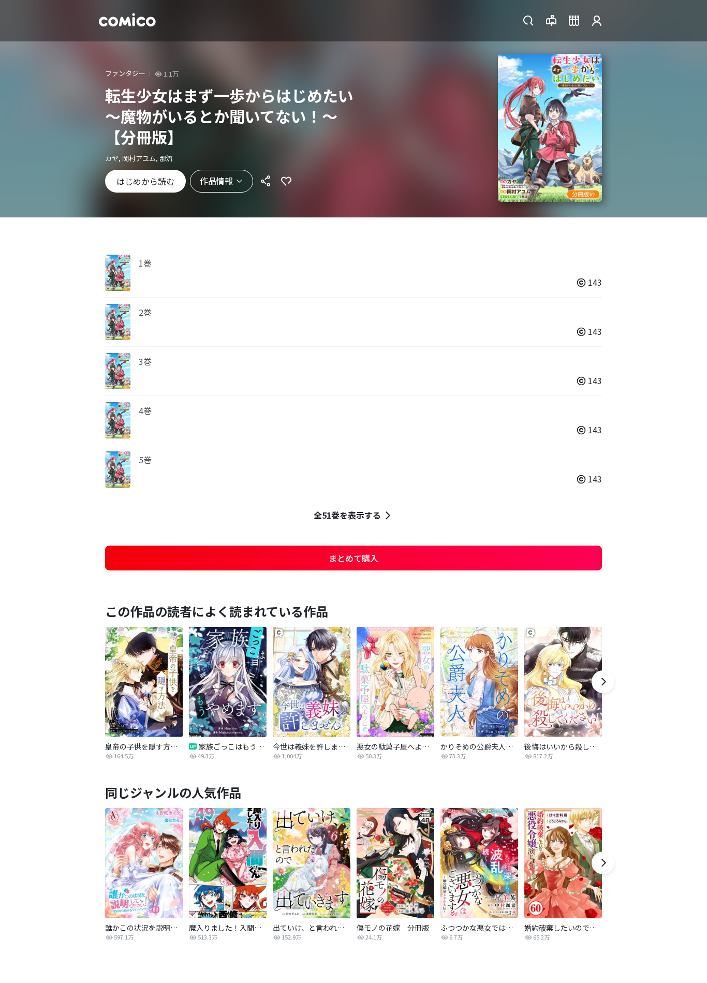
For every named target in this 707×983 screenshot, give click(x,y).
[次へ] (603, 681)
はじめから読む (145, 181)
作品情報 (216, 180)
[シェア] (265, 181)
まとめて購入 (353, 558)
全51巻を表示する (347, 515)
